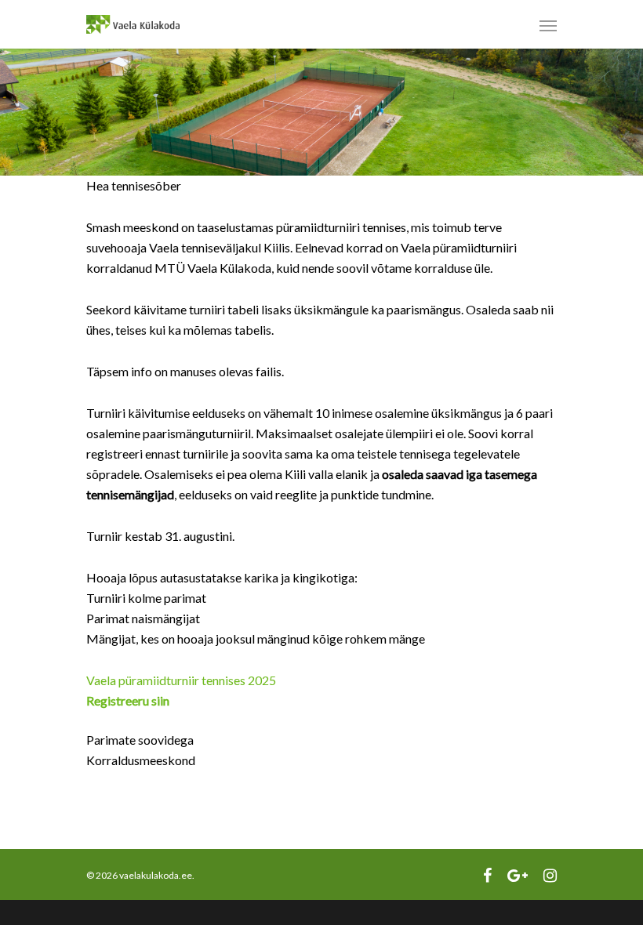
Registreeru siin (127, 700)
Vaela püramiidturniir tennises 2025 (181, 680)
